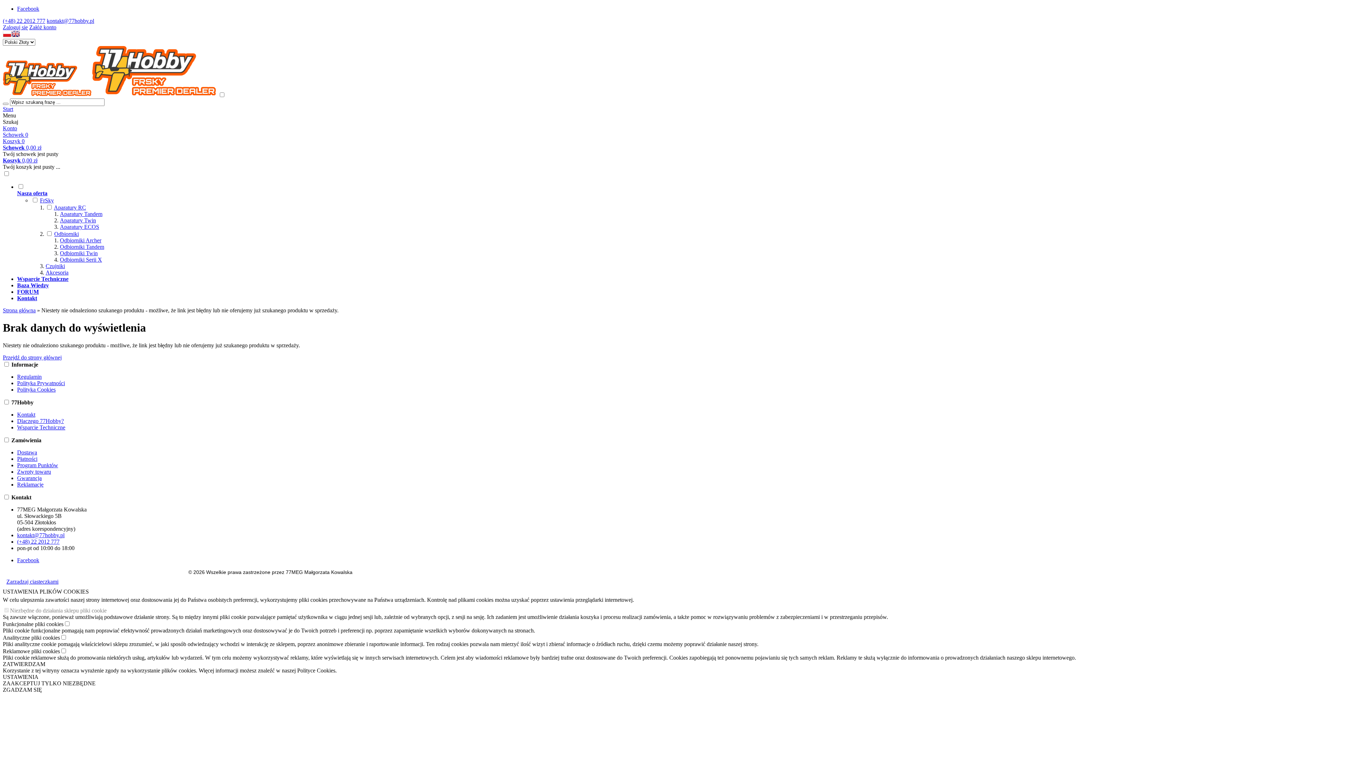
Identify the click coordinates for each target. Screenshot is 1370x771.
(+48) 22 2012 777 (24, 21)
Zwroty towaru (34, 472)
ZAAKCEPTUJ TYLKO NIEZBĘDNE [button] (49, 683)
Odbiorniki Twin (79, 253)
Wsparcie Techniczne (41, 427)
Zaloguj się (15, 27)
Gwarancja (29, 478)
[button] (7, 35)
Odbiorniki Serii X (81, 260)
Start (8, 109)
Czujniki (55, 266)
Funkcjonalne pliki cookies (33, 624)
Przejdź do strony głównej (32, 357)
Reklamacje (30, 485)
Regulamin (29, 377)
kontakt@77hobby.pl (70, 21)
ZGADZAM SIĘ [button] (22, 690)
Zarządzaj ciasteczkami (32, 582)
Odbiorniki (66, 234)
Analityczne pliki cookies (31, 638)
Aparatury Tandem (81, 214)
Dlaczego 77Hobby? (40, 421)
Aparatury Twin (78, 220)
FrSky (47, 200)
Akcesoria (57, 272)
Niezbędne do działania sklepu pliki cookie (58, 611)
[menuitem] (277, 229)
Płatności (27, 459)
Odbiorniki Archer (80, 240)
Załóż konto (42, 27)
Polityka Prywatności (41, 383)
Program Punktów (37, 465)
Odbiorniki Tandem (82, 247)
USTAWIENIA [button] (21, 677)
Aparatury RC (70, 208)
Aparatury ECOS (79, 227)
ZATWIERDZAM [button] (24, 664)
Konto (10, 128)
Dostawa (27, 452)
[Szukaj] (6, 104)
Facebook (28, 9)
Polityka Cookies (36, 390)
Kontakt (26, 415)
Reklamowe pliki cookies (31, 651)
